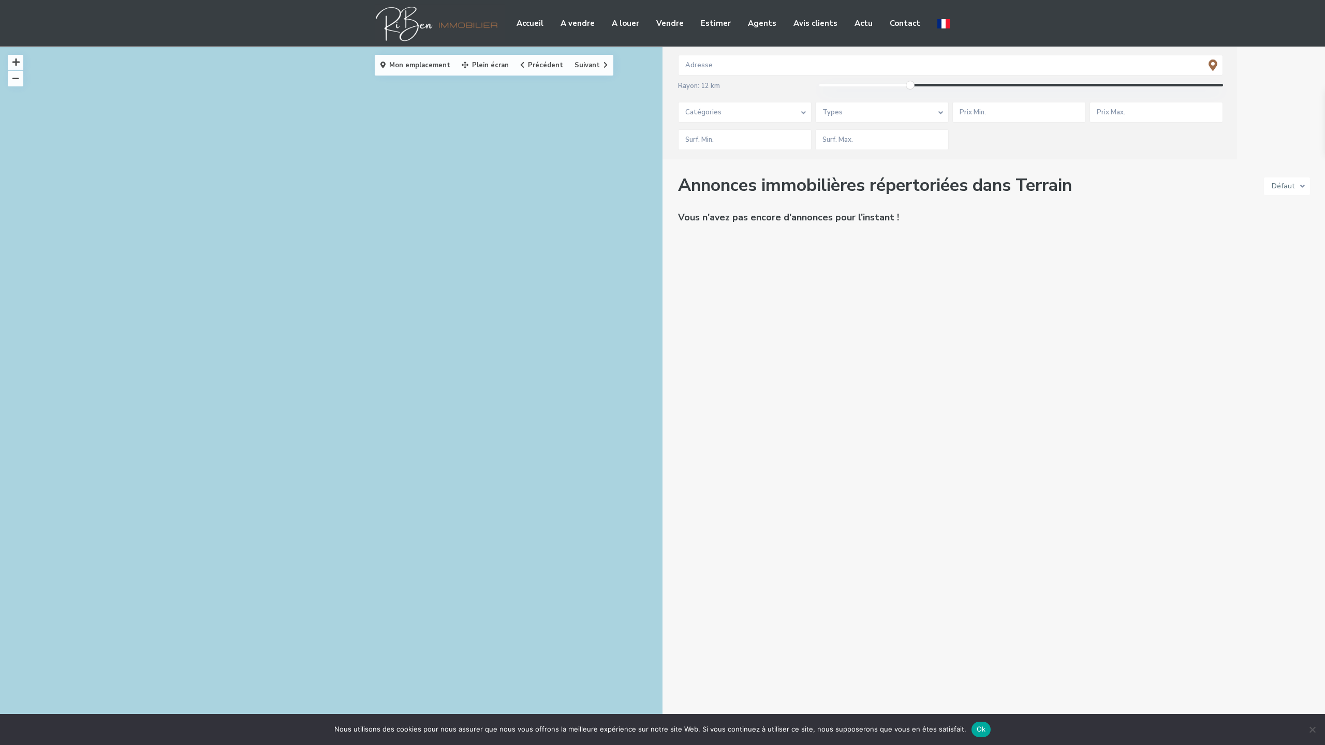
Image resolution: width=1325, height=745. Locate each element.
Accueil (530, 23)
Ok (981, 729)
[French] (944, 23)
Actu (864, 23)
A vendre (578, 23)
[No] (1312, 729)
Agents (762, 23)
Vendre (670, 23)
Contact (905, 23)
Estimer (716, 23)
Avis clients (815, 23)
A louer (625, 23)
